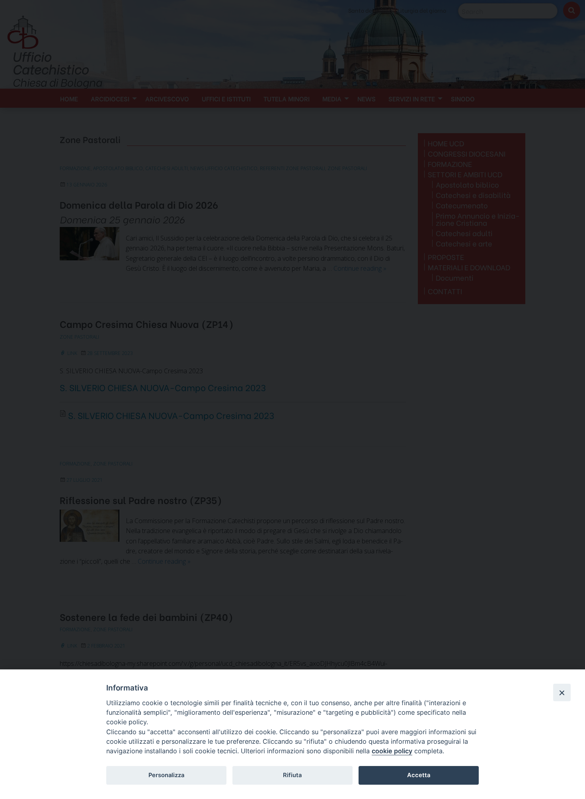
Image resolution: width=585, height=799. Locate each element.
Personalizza (166, 775)
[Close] (562, 692)
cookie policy (392, 751)
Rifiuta (292, 775)
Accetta (418, 775)
